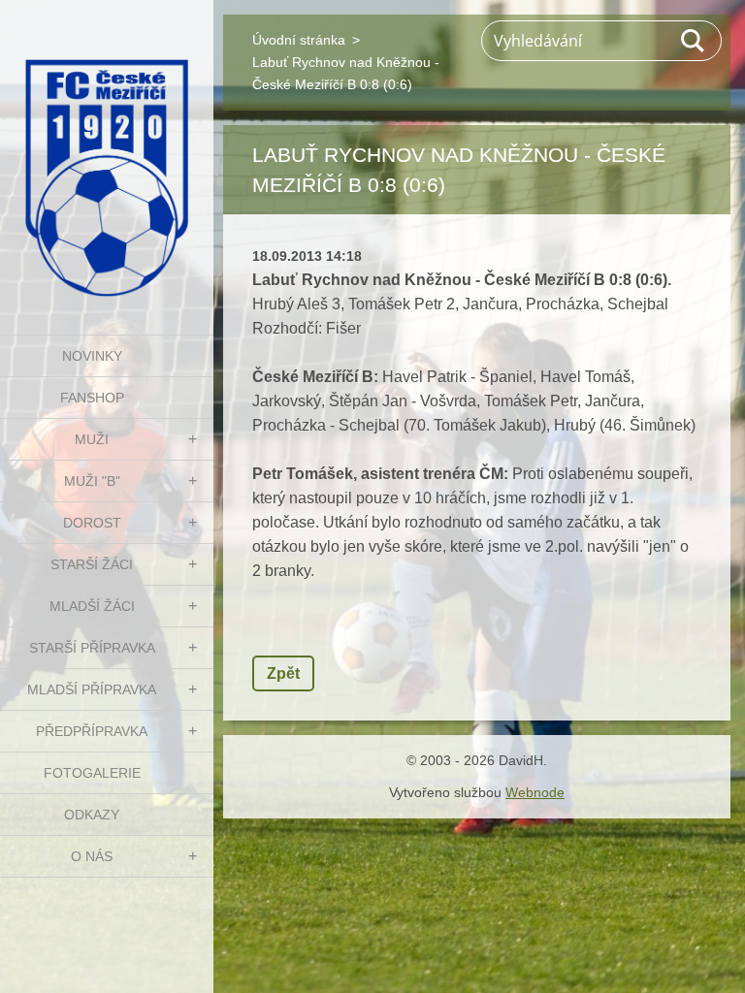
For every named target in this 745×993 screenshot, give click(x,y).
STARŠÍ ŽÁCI (91, 564)
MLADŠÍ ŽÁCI (92, 606)
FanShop (92, 397)
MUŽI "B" (92, 481)
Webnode (535, 792)
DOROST (92, 522)
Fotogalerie (92, 773)
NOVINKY (92, 356)
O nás (92, 856)
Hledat (693, 40)
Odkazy (91, 814)
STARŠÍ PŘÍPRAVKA (92, 648)
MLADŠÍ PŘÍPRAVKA (91, 689)
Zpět (283, 673)
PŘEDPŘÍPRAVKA (91, 731)
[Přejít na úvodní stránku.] (106, 155)
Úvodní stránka (298, 40)
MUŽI (92, 439)
